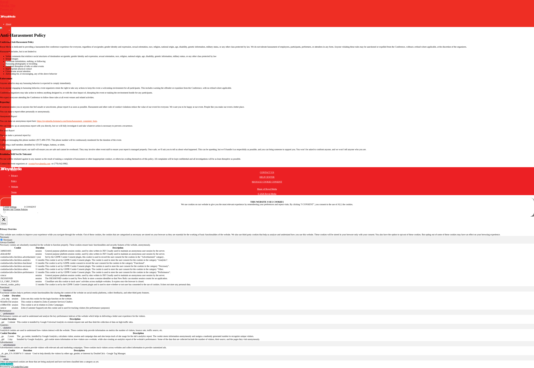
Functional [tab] (4, 287)
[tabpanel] (267, 265)
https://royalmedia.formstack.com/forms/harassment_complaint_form (67, 121)
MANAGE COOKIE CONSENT (267, 182)
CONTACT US (267, 172)
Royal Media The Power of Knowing (8, 7)
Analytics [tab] (4, 325)
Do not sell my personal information (21, 212)
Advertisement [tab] (6, 342)
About (8, 24)
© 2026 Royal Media (267, 194)
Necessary (7, 240)
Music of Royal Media (267, 189)
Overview (15, 30)
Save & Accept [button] (6, 364)
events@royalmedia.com (39, 163)
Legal (8, 147)
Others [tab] (3, 356)
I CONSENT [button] (30, 207)
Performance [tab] (5, 311)
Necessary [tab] (4, 237)
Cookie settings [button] (10, 207)
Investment (10, 142)
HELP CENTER (267, 177)
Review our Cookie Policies (15, 209)
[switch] (1, 290)
